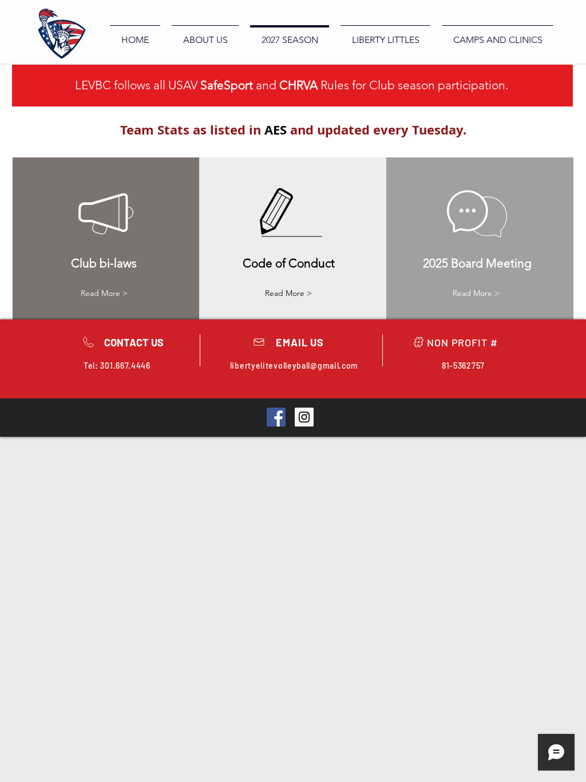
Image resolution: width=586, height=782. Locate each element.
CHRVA (298, 85)
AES (275, 130)
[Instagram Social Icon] (304, 417)
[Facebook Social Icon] (276, 417)
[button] (288, 293)
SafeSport (226, 85)
